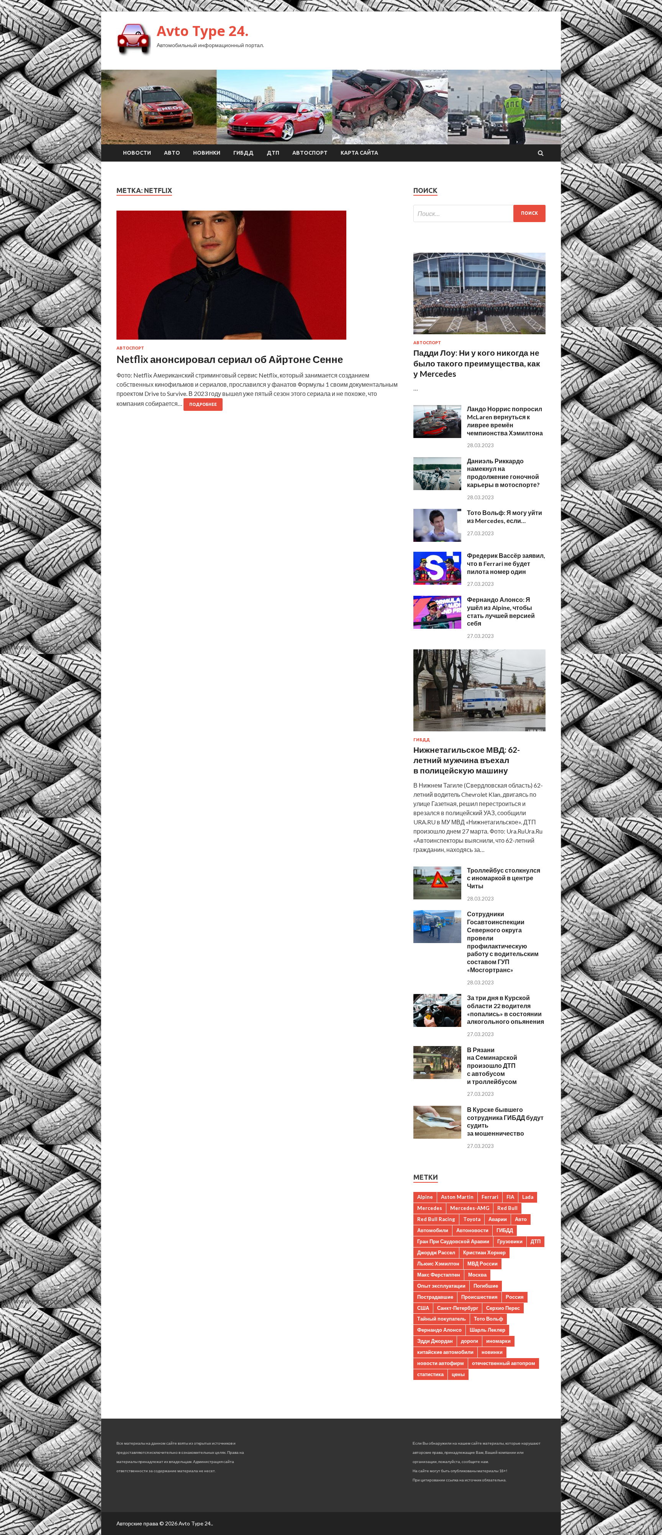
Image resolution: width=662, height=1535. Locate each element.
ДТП (273, 153)
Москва (477, 1275)
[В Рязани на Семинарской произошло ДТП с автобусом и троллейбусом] (437, 1076)
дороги (469, 1341)
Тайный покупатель (441, 1319)
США (423, 1308)
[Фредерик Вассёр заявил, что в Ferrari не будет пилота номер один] (437, 582)
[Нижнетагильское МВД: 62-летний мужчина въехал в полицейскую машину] (479, 732)
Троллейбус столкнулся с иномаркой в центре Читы (503, 878)
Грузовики (510, 1241)
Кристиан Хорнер (484, 1252)
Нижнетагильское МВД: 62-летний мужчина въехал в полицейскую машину (466, 760)
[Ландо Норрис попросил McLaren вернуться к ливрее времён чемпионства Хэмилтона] (437, 435)
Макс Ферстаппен (438, 1275)
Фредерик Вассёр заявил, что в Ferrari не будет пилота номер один (506, 563)
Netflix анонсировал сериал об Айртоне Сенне (229, 359)
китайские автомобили (445, 1352)
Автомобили (432, 1230)
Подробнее (203, 404)
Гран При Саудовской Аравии (453, 1241)
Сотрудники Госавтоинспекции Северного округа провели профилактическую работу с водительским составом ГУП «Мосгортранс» (503, 941)
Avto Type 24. (203, 30)
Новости (137, 153)
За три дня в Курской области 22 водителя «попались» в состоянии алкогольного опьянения (505, 1009)
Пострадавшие (435, 1297)
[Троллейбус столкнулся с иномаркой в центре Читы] (437, 897)
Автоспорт (310, 153)
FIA (510, 1197)
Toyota (471, 1219)
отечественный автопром (503, 1363)
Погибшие (486, 1286)
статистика (430, 1374)
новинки (492, 1352)
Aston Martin (457, 1197)
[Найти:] (479, 213)
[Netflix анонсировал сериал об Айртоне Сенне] (257, 278)
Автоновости (472, 1230)
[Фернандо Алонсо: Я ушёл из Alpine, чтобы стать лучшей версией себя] (437, 626)
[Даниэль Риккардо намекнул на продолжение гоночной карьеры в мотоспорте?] (437, 487)
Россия (515, 1297)
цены (458, 1374)
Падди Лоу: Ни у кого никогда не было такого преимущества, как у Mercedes (476, 363)
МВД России (482, 1263)
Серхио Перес (503, 1308)
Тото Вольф (488, 1319)
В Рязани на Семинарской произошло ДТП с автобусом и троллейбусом (492, 1065)
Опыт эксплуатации (441, 1286)
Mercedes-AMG (469, 1208)
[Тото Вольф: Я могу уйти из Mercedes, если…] (437, 539)
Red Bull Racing (436, 1219)
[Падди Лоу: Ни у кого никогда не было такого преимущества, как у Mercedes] (479, 335)
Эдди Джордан (435, 1341)
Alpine (425, 1197)
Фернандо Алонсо (439, 1330)
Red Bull (507, 1208)
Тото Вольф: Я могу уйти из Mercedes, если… (504, 516)
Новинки (206, 153)
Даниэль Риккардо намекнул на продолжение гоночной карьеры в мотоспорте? (503, 472)
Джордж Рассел (436, 1252)
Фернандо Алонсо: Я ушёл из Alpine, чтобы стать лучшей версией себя (501, 611)
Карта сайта (359, 153)
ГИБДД (243, 153)
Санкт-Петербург (457, 1308)
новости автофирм (440, 1363)
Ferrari (490, 1197)
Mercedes (429, 1208)
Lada (527, 1197)
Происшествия (479, 1297)
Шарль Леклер (487, 1330)
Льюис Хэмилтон (438, 1263)
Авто (172, 153)
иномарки (498, 1341)
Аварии (497, 1219)
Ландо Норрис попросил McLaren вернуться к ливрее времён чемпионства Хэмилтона (505, 420)
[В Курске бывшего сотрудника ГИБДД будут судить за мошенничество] (437, 1136)
